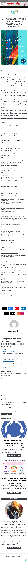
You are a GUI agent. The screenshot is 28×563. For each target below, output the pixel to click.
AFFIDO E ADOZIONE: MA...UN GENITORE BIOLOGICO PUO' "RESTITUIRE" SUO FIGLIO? (14, 443)
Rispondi (4, 356)
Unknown (7, 349)
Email (3, 399)
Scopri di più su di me (14, 547)
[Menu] (2, 12)
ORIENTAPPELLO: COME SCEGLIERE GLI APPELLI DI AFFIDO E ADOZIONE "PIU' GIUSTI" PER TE (14, 480)
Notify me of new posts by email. (11, 411)
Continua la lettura (14, 455)
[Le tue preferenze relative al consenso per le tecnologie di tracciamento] (25, 561)
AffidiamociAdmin (14, 331)
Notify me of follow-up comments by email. (13, 407)
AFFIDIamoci (8, 359)
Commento (4, 378)
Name (3, 395)
